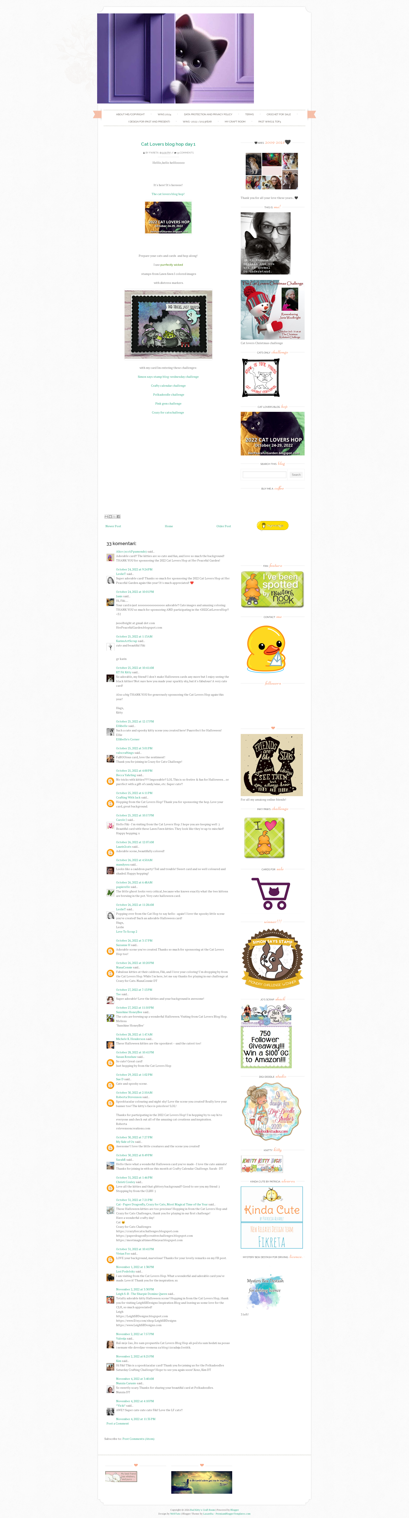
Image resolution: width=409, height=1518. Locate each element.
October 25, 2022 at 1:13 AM (134, 636)
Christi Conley (125, 1182)
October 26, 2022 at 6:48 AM (134, 882)
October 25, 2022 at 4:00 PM (134, 770)
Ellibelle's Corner (128, 739)
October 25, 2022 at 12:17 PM (135, 721)
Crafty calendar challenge (168, 385)
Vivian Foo (123, 1253)
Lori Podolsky (125, 1271)
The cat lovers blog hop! (168, 194)
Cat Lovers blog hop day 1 (168, 144)
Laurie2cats (123, 846)
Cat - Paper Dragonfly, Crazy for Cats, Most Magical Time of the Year (162, 1204)
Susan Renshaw (126, 1057)
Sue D (120, 1079)
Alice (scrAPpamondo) (131, 551)
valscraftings (125, 753)
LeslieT (121, 574)
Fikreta (153, 152)
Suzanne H (123, 945)
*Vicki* (120, 1405)
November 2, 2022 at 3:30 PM (135, 1289)
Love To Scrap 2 (126, 931)
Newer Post (113, 526)
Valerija (121, 1338)
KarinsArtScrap (126, 641)
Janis (119, 596)
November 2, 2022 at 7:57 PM (135, 1334)
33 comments (185, 152)
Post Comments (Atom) (138, 1439)
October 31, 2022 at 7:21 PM (134, 1200)
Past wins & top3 (269, 121)
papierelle (123, 887)
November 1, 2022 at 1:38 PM (135, 1267)
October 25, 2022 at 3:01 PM (134, 748)
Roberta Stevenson (129, 1097)
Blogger (234, 1509)
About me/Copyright (130, 114)
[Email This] (106, 516)
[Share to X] (114, 516)
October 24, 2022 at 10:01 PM (135, 592)
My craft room (235, 121)
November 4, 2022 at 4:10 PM (135, 1401)
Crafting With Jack (128, 797)
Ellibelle (122, 726)
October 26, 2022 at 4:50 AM (134, 860)
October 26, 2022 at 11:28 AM (135, 905)
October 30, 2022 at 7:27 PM (134, 1137)
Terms (249, 114)
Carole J (121, 820)
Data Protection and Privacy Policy (208, 114)
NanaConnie (124, 967)
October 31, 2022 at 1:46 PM (134, 1177)
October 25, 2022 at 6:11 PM (134, 793)
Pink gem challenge (168, 403)
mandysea (123, 864)
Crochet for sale (279, 114)
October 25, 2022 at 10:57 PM (135, 815)
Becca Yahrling (126, 775)
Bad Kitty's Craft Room (202, 1509)
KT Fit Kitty (123, 672)
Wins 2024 (164, 114)
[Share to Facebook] (118, 516)
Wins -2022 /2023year (197, 121)
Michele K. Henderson (130, 1039)
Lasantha (208, 1513)
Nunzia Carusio (126, 1383)
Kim (118, 1361)
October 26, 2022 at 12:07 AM (135, 842)
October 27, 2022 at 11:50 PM (135, 1007)
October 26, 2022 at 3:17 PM (134, 940)
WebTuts (175, 1513)
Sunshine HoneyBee (129, 1012)
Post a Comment (118, 1423)
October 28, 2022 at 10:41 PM (135, 1052)
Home (169, 526)
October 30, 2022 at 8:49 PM (134, 1155)
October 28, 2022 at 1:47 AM (134, 1034)
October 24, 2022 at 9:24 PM (134, 569)
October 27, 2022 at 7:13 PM (134, 990)
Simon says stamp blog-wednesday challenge (168, 377)
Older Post (223, 526)
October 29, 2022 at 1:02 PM (134, 1075)
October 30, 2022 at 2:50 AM (134, 1092)
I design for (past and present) (149, 121)
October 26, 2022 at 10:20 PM (135, 963)
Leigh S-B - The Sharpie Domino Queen (141, 1294)
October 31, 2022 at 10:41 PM (135, 1249)
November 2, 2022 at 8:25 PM (135, 1356)
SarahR (121, 1160)
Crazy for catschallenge (168, 412)
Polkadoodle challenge (168, 394)
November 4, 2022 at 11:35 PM (136, 1419)
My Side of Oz (125, 1142)
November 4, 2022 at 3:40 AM (135, 1379)
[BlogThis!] (110, 516)
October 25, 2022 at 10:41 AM (135, 668)
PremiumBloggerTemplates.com (233, 1513)
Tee (118, 994)
